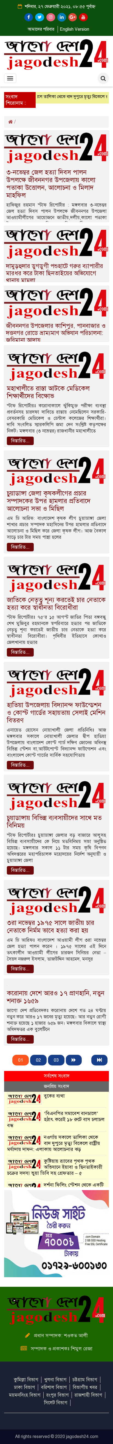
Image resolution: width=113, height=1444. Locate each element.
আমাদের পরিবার (41, 29)
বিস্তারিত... (20, 441)
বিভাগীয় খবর (85, 1387)
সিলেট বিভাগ (55, 1403)
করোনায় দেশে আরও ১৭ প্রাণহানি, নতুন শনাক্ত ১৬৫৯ (55, 997)
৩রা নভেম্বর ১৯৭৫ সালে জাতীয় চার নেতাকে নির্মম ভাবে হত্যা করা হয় (50, 927)
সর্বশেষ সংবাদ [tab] (56, 1076)
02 (38, 1060)
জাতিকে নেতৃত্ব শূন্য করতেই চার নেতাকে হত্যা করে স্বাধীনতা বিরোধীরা (56, 604)
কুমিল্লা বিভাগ (26, 1380)
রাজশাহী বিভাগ (88, 1395)
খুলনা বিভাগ (55, 1380)
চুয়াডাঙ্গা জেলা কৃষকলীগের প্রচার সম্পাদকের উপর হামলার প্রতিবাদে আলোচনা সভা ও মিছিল (49, 501)
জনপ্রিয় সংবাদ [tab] (56, 1086)
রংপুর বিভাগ (57, 1395)
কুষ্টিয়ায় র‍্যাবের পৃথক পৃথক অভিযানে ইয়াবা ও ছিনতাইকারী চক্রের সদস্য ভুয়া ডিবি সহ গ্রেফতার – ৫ (54, 1167)
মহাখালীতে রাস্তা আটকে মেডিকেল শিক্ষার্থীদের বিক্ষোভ (48, 392)
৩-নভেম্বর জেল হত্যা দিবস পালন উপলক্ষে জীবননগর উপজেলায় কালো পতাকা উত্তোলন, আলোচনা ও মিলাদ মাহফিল (50, 183)
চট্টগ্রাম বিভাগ (84, 1380)
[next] (74, 1060)
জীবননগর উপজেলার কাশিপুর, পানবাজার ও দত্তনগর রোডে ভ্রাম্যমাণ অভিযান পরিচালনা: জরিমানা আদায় (56, 333)
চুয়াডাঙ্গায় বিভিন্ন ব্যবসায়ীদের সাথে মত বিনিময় (54, 822)
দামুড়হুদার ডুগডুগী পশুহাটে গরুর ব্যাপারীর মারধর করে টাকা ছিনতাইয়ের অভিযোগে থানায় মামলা (54, 273)
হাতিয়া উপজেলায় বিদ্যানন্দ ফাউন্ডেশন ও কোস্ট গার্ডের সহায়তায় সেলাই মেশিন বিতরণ (56, 712)
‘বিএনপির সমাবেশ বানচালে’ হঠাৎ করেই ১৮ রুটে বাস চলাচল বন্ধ (55, 1119)
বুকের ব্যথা (54, 1096)
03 (56, 1060)
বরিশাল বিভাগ (54, 1387)
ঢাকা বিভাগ (24, 1387)
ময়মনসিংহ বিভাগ (25, 1395)
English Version (74, 29)
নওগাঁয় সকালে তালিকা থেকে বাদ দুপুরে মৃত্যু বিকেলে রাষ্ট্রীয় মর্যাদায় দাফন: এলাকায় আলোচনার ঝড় (53, 1143)
